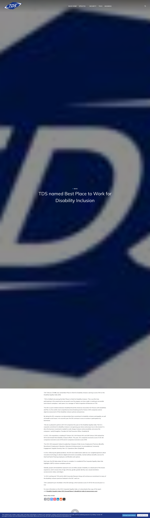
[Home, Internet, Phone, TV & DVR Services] (13, 5)
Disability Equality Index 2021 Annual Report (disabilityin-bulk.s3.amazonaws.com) (71, 491)
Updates (82, 6)
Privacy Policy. (75, 516)
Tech (100, 6)
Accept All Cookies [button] (142, 515)
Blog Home (73, 6)
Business (108, 6)
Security (92, 6)
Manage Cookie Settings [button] (129, 515)
